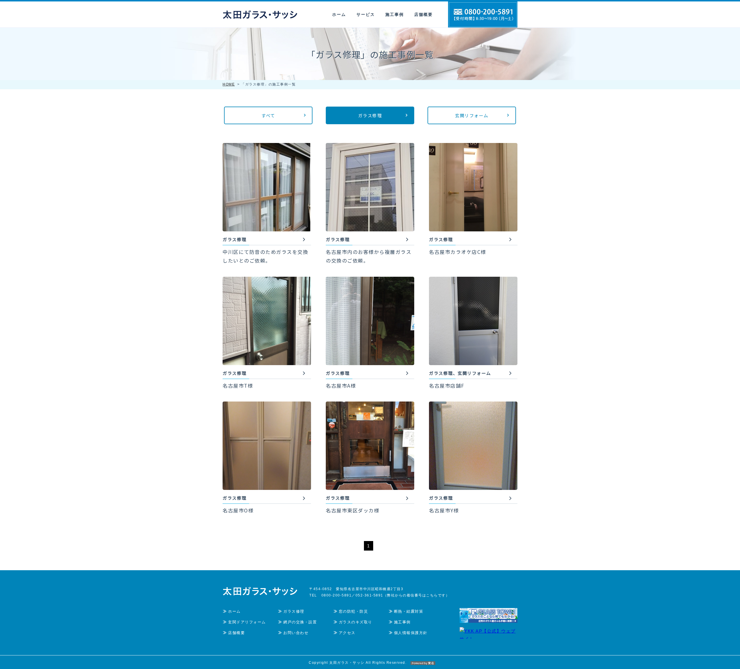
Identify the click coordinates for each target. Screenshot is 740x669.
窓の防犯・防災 (353, 611)
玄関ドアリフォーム (247, 622)
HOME (229, 84)
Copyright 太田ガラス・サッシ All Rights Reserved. (357, 663)
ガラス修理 (370, 115)
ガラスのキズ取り (355, 622)
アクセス (347, 633)
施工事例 (394, 14)
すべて (268, 115)
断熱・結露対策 (408, 611)
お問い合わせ (295, 633)
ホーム (339, 14)
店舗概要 (423, 14)
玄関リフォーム (472, 115)
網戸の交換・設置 (300, 622)
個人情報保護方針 (411, 633)
